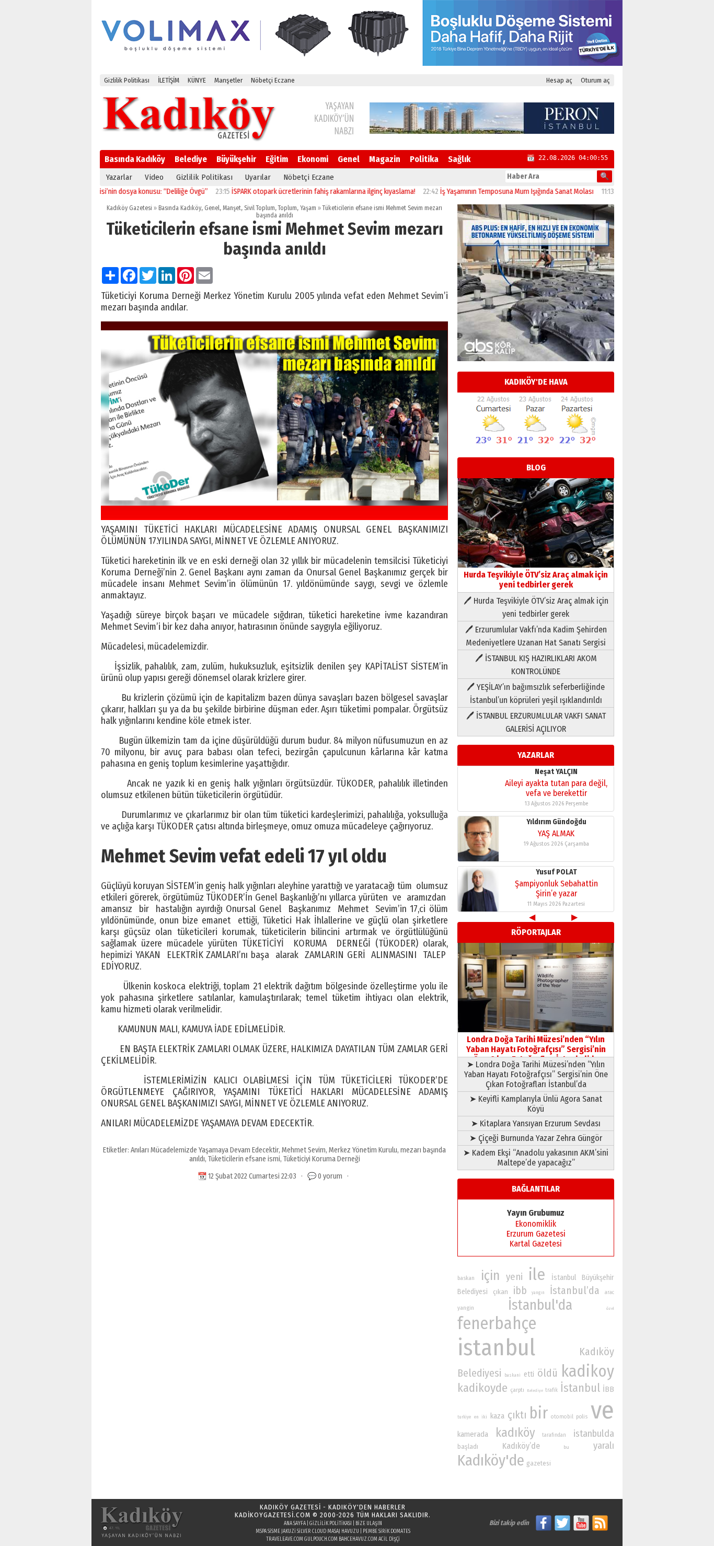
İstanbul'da (540, 1305)
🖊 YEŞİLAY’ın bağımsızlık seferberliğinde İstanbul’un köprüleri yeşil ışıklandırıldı (536, 693)
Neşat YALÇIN (556, 771)
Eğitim (277, 159)
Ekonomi (312, 159)
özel (610, 1308)
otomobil (562, 1416)
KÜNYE (197, 80)
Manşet (232, 208)
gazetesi (538, 1463)
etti (529, 1374)
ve (602, 1410)
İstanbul (580, 1388)
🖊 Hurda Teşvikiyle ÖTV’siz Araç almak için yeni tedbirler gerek (536, 607)
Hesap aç (559, 80)
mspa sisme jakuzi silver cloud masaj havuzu (307, 1531)
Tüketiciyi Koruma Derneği (321, 1159)
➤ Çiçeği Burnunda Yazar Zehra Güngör (535, 1138)
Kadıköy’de (521, 1446)
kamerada (472, 1434)
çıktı (517, 1415)
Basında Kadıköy (135, 159)
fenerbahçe (496, 1323)
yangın (538, 1292)
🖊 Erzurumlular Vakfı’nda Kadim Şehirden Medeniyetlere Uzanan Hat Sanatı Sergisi (536, 636)
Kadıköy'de (490, 1460)
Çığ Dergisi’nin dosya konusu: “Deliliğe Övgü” (109, 191)
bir (538, 1413)
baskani (512, 1375)
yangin (465, 1307)
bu (566, 1447)
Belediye (191, 159)
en (476, 1417)
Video (154, 177)
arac (609, 1292)
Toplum (287, 208)
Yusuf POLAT (556, 872)
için (490, 1276)
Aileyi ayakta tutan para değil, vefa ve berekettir (556, 788)
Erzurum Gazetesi (536, 1234)
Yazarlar (119, 177)
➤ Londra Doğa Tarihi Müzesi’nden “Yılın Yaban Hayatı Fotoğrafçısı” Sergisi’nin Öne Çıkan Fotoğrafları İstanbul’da (536, 1074)
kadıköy (515, 1432)
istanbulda (593, 1433)
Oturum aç (595, 80)
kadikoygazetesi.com (272, 1515)
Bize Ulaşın (368, 1523)
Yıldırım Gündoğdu (556, 821)
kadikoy (587, 1371)
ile (536, 1274)
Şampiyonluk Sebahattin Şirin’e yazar (556, 888)
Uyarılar (258, 177)
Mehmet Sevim (304, 1150)
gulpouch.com (321, 1539)
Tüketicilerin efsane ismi (244, 1159)
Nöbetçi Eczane (273, 80)
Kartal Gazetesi (536, 1244)
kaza (497, 1416)
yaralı (603, 1445)
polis (582, 1416)
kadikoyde (482, 1388)
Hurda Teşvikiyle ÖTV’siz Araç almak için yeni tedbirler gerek (536, 580)
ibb (520, 1291)
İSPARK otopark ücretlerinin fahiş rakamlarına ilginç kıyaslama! (292, 191)
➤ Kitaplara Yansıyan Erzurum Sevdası (536, 1123)
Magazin (384, 159)
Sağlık (459, 159)
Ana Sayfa (295, 1523)
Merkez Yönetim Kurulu (363, 1150)
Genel (349, 159)
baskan (466, 1278)
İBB (608, 1389)
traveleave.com (284, 1539)
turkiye (464, 1417)
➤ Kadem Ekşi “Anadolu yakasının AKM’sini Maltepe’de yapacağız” (535, 1158)
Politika (424, 159)
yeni (514, 1277)
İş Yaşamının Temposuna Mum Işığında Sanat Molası (485, 191)
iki (484, 1417)
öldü (547, 1373)
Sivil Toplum (259, 208)
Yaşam (308, 208)
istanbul (496, 1348)
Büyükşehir (236, 159)
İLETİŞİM (168, 80)
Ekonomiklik (535, 1224)
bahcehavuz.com (358, 1539)
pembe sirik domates (386, 1531)
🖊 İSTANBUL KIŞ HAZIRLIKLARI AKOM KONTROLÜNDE (536, 664)
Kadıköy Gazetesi (129, 208)
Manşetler (228, 80)
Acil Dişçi (389, 1539)
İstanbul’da (575, 1290)
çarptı (517, 1390)
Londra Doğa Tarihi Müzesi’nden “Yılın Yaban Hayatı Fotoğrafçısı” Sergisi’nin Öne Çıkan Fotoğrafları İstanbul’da (536, 1049)
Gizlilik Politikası (126, 80)
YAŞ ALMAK (556, 833)
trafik (551, 1390)
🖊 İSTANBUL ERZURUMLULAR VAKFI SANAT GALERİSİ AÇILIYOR (536, 722)
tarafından (554, 1435)
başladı (467, 1446)
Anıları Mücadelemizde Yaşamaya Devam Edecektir (205, 1150)
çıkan (500, 1292)
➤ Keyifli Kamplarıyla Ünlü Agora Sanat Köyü (535, 1104)
